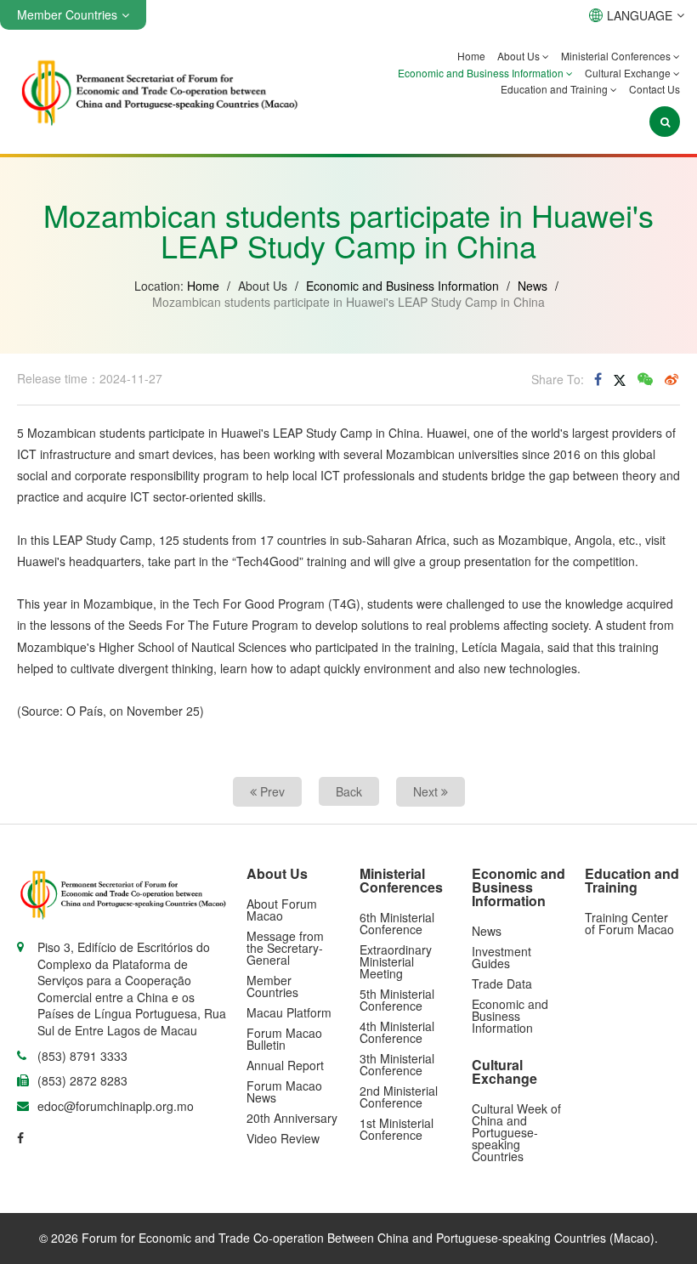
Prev (271, 791)
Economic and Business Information (482, 72)
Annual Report (285, 1065)
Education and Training (555, 89)
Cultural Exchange (629, 72)
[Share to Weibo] (671, 379)
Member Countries (272, 986)
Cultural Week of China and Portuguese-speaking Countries (516, 1132)
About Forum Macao (281, 909)
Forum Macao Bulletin (284, 1038)
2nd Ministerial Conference (399, 1096)
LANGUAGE (639, 15)
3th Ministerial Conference (397, 1064)
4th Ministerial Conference (397, 1031)
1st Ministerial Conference (397, 1128)
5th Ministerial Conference (397, 999)
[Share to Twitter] (619, 379)
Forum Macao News (284, 1091)
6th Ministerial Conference (397, 923)
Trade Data (502, 983)
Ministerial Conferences (617, 55)
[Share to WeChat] (645, 379)
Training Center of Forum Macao (629, 923)
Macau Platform (289, 1012)
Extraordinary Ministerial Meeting (396, 961)
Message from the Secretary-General (285, 947)
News (532, 285)
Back (349, 791)
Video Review (283, 1138)
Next (427, 791)
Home (471, 55)
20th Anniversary (291, 1117)
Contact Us (654, 89)
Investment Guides (501, 957)
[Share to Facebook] (598, 379)
